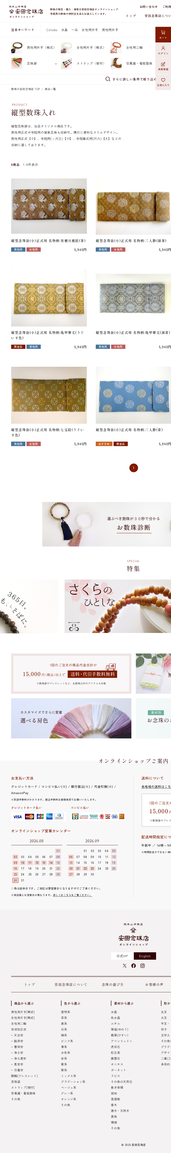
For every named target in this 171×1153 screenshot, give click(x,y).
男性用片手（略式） (42, 47)
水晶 (64, 29)
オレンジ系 (68, 1099)
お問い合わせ (149, 6)
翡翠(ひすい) (119, 1035)
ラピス (115, 1076)
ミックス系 (68, 1076)
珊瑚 (114, 1122)
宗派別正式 (18, 1029)
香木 (114, 1105)
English (145, 955)
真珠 (114, 1116)
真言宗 (18, 1064)
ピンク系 (67, 1041)
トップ (131, 15)
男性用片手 (110, 29)
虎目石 (115, 1047)
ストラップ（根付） (91, 63)
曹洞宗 (18, 1047)
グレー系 (67, 1093)
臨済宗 (18, 1041)
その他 (15, 1099)
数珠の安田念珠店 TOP (25, 89)
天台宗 (18, 1035)
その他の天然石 (121, 1081)
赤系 (64, 1058)
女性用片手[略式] (23, 1018)
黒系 (64, 1023)
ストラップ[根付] (23, 1087)
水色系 (65, 1052)
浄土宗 (18, 1052)
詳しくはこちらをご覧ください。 (72, 895)
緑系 (64, 1035)
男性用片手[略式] (23, 1012)
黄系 (64, 1064)
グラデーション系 (73, 1081)
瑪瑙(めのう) (119, 1029)
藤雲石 (115, 1058)
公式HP (122, 955)
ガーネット (118, 1070)
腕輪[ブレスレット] (24, 1076)
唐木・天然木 (120, 1111)
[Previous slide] (11, 606)
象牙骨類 (117, 1087)
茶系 (64, 1018)
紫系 (64, 1070)
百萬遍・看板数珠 (139, 63)
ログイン (163, 53)
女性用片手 (90, 29)
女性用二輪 (134, 47)
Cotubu (52, 29)
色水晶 (115, 1018)
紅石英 (115, 1052)
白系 (64, 1029)
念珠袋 (32, 63)
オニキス (117, 1064)
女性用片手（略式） (91, 47)
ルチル (115, 1023)
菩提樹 (115, 1099)
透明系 (65, 1012)
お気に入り (163, 85)
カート (163, 37)
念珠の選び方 (113, 984)
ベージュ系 (68, 1087)
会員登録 (163, 69)
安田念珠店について (71, 984)
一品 (74, 29)
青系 (64, 1047)
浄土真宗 (20, 1058)
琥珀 (114, 1093)
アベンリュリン (121, 1041)
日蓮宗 (18, 1070)
